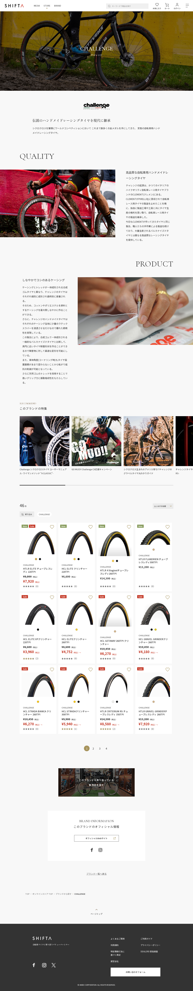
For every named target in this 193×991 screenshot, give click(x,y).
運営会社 (115, 961)
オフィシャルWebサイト (96, 838)
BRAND (57, 5)
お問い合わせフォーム (135, 972)
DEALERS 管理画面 (149, 951)
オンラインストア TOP (42, 893)
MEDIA (37, 5)
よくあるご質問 (117, 938)
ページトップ (96, 913)
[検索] (109, 6)
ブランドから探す (63, 893)
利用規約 (115, 945)
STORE (47, 5)
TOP (27, 893)
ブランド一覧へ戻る (96, 873)
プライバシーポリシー (150, 945)
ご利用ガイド (146, 938)
